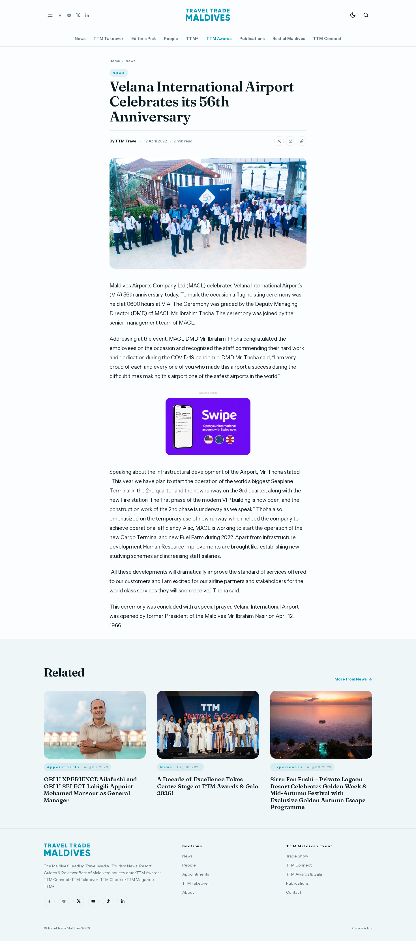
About (188, 892)
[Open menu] (50, 15)
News (80, 38)
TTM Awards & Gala (304, 874)
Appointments (195, 874)
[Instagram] (69, 15)
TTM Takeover (108, 38)
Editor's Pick (143, 38)
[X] (78, 15)
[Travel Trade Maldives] (67, 849)
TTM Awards (219, 38)
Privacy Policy (361, 928)
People (171, 38)
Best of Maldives (289, 38)
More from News (350, 679)
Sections (192, 846)
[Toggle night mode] (353, 15)
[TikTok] (108, 901)
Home (115, 61)
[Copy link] (301, 141)
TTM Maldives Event (309, 846)
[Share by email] (290, 141)
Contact (293, 892)
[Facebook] (60, 15)
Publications (252, 38)
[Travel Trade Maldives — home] (208, 15)
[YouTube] (93, 901)
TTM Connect (327, 38)
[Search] (366, 15)
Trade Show (297, 856)
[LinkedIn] (87, 15)
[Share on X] (279, 141)
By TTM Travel (124, 141)
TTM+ (192, 38)
